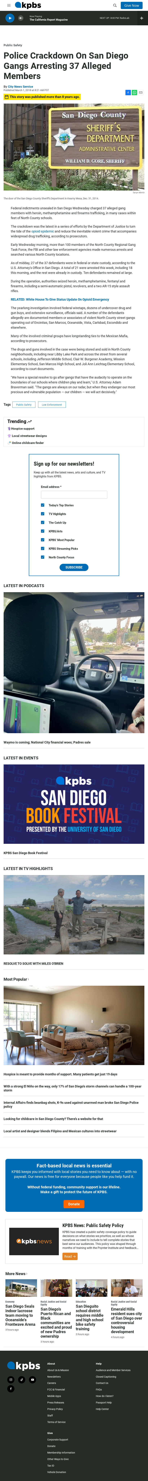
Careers (51, 1383)
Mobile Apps (54, 1396)
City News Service (20, 86)
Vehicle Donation (56, 1472)
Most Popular (15, 979)
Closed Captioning (106, 1376)
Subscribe (74, 567)
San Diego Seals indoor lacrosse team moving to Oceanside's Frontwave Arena (20, 1315)
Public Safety (13, 45)
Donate (74, 1204)
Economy (9, 1301)
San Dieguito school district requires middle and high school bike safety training (89, 1317)
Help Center (102, 1409)
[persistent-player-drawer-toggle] (142, 18)
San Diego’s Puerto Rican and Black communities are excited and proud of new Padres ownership (56, 1323)
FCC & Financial (56, 1389)
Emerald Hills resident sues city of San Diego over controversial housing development (126, 1320)
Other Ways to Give (58, 1459)
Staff (50, 1415)
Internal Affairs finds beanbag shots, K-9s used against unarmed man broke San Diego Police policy (71, 1104)
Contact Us (102, 1383)
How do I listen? (105, 1396)
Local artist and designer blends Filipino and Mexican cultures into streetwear (60, 1131)
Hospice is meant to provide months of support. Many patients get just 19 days (60, 1074)
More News (15, 1273)
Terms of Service (56, 1422)
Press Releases (55, 1402)
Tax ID (50, 1465)
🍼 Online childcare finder (25, 443)
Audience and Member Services (113, 1370)
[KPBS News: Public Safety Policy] (34, 1241)
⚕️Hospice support (20, 428)
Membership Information (61, 1452)
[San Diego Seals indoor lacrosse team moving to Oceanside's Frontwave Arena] (21, 1288)
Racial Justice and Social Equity (53, 1303)
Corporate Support (57, 1439)
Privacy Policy (55, 1409)
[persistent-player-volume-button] (21, 18)
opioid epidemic (42, 231)
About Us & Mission (58, 1370)
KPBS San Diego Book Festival (26, 853)
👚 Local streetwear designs (27, 436)
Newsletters (54, 1376)
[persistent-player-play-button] (10, 18)
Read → (70, 1256)
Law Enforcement (52, 404)
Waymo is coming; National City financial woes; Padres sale (47, 742)
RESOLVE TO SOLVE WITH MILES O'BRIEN (33, 963)
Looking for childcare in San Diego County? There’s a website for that (53, 1119)
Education (81, 1301)
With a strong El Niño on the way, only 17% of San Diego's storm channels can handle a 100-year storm (73, 1088)
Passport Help (104, 1402)
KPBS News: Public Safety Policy (93, 1225)
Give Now (131, 5)
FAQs (99, 1389)
